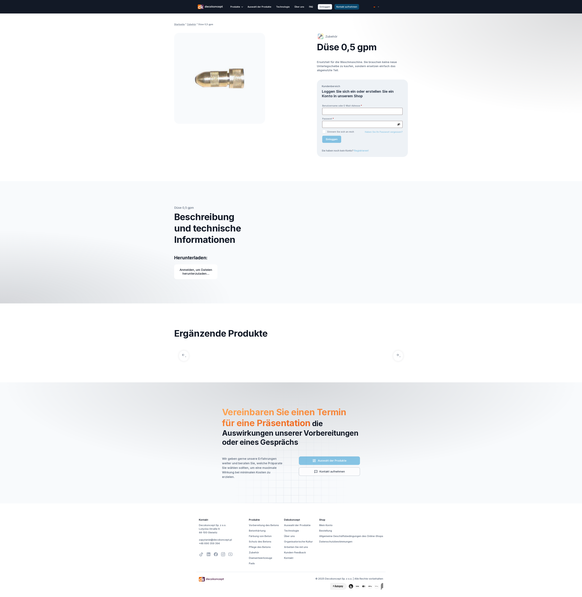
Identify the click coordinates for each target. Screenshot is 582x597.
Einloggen (332, 139)
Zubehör (191, 24)
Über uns (299, 6)
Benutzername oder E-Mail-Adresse (342, 105)
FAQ (311, 6)
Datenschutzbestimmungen (335, 541)
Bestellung (325, 530)
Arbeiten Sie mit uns (296, 547)
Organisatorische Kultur (298, 541)
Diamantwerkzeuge (260, 557)
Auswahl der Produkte (259, 6)
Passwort (328, 118)
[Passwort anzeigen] (398, 124)
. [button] (185, 356)
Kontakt (288, 557)
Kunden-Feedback (295, 552)
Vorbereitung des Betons (264, 525)
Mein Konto (326, 525)
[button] (237, 6)
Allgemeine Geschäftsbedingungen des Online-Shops (351, 536)
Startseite (179, 24)
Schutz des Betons (260, 541)
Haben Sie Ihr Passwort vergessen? (384, 132)
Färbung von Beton (260, 536)
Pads (252, 563)
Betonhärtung (257, 530)
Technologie (283, 6)
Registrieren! (361, 150)
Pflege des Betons (260, 547)
